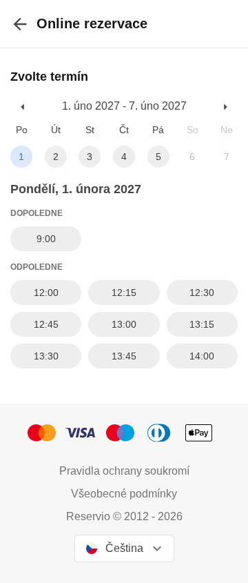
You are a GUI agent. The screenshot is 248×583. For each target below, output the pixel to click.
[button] (23, 106)
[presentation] (20, 24)
